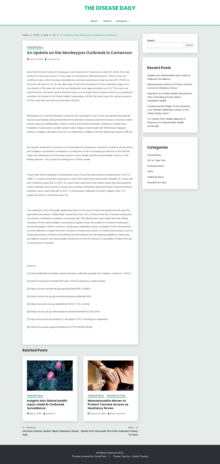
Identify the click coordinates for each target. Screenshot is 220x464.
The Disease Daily (110, 8)
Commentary (154, 154)
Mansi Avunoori (117, 413)
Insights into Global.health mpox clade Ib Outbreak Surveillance (47, 404)
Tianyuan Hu (53, 59)
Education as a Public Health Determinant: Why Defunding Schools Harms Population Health (169, 97)
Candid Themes (139, 456)
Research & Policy (116, 395)
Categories (121, 20)
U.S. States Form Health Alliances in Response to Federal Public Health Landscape (166, 122)
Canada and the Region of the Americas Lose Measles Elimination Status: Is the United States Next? (168, 110)
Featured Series (155, 165)
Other (150, 171)
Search (151, 40)
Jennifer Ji (50, 413)
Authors (107, 20)
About (94, 20)
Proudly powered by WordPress (89, 456)
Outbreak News (35, 47)
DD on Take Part (156, 160)
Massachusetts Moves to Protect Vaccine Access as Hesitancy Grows (108, 404)
